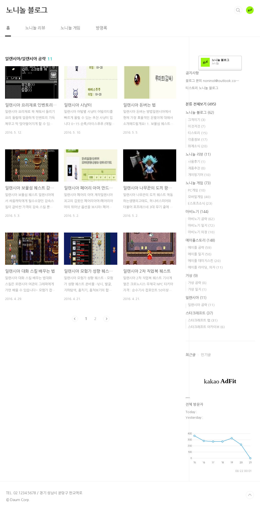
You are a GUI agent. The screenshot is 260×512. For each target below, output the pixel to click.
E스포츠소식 (200, 203)
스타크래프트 (199, 313)
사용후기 (196, 161)
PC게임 (196, 190)
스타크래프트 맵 (203, 320)
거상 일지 (197, 289)
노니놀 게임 (70, 28)
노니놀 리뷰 (35, 28)
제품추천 (196, 168)
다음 (106, 319)
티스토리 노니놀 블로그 (202, 88)
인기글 (206, 355)
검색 (238, 10)
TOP (250, 495)
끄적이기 (196, 119)
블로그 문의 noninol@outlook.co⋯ (212, 80)
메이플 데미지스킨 (204, 260)
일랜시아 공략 (201, 305)
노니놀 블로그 (26, 10)
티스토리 (197, 133)
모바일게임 (199, 197)
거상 (192, 275)
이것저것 (196, 126)
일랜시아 (196, 297)
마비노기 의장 (201, 232)
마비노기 (197, 212)
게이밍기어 (199, 174)
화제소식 (197, 146)
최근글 (191, 355)
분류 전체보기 (201, 104)
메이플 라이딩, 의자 (205, 267)
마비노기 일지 (201, 225)
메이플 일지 (200, 254)
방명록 (101, 28)
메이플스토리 (200, 240)
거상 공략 (197, 283)
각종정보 (197, 139)
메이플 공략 (200, 247)
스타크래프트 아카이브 (206, 327)
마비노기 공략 (201, 219)
